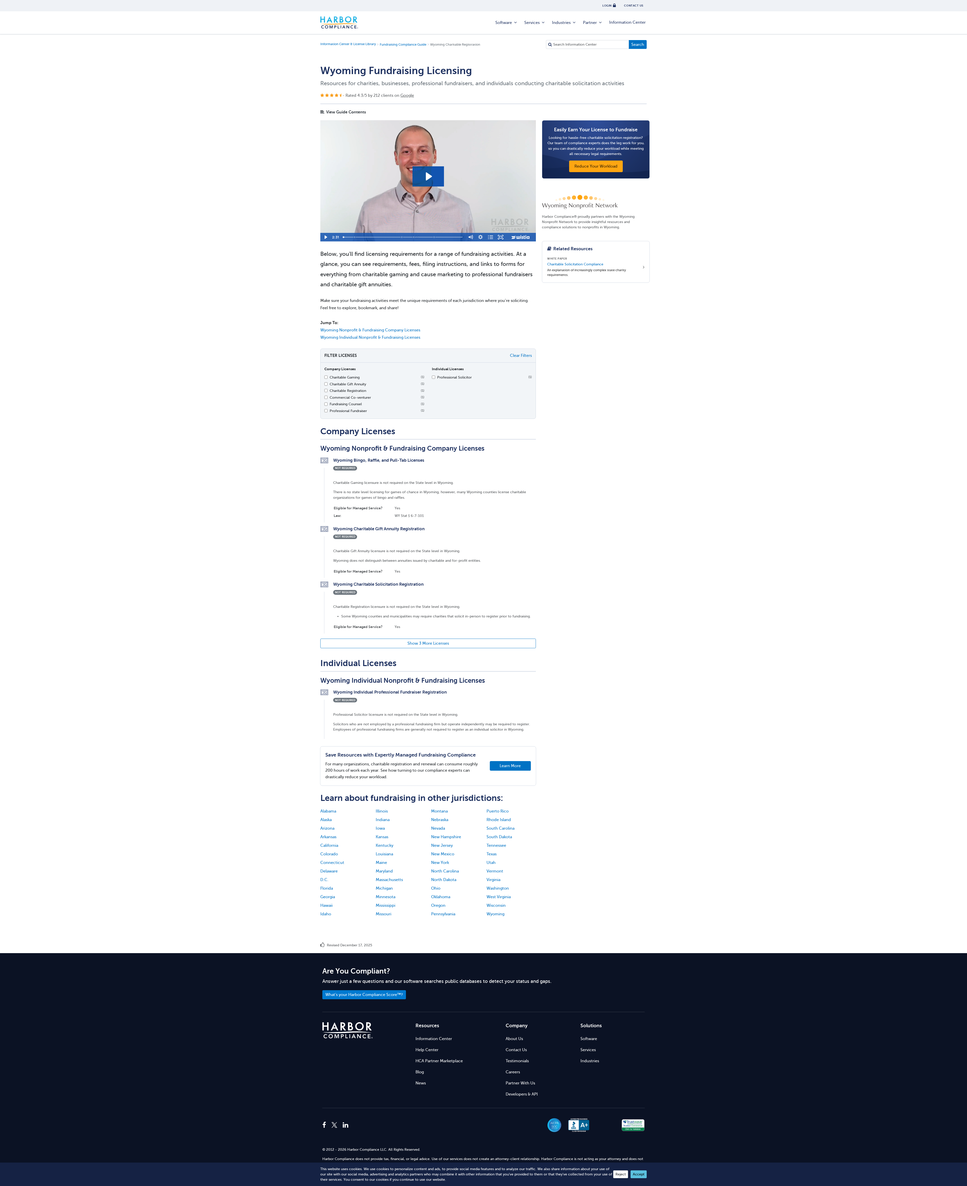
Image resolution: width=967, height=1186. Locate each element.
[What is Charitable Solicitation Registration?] (355, 237)
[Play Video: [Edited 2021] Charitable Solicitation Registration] (428, 176)
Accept (638, 1174)
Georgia (327, 897)
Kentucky (384, 845)
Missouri (383, 914)
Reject (620, 1174)
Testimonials (517, 1061)
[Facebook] (325, 1125)
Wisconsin (496, 905)
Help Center (427, 1050)
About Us (514, 1039)
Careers (513, 1072)
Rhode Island (499, 820)
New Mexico (442, 854)
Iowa (380, 828)
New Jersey (442, 845)
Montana (439, 811)
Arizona (327, 828)
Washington (498, 888)
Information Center (627, 22)
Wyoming (495, 914)
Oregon (438, 905)
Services (532, 22)
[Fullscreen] (501, 237)
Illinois (382, 811)
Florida (326, 888)
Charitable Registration (348, 391)
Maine (381, 862)
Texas (492, 854)
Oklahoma (440, 897)
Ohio (435, 888)
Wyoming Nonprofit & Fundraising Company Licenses (370, 330)
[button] (606, 1125)
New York (440, 862)
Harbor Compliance (339, 22)
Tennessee (496, 845)
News (421, 1083)
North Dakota (443, 880)
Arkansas (328, 837)
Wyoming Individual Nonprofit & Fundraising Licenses (370, 337)
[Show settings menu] (480, 237)
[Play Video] (325, 237)
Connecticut (332, 862)
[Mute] (470, 237)
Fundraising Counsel (346, 404)
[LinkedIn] (345, 1125)
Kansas (382, 837)
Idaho (325, 914)
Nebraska (439, 820)
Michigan (384, 888)
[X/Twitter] (334, 1125)
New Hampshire (446, 837)
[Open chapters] (491, 237)
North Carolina (445, 871)
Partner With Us (520, 1083)
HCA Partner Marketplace (439, 1061)
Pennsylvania (443, 914)
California (329, 845)
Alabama (328, 811)
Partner (590, 22)
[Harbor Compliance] (347, 1030)
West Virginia (499, 897)
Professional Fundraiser (348, 411)
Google (407, 95)
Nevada (438, 828)
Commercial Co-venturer (350, 397)
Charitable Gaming (345, 377)
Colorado (329, 854)
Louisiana (384, 854)
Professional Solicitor (454, 377)
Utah (491, 862)
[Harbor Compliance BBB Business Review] (576, 1125)
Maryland (384, 871)
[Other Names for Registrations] (434, 237)
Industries (561, 22)
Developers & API (522, 1094)
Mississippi (385, 905)
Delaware (329, 871)
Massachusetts (389, 880)
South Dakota (499, 837)
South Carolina (500, 828)
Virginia (493, 880)
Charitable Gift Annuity (348, 384)
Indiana (383, 820)
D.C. (324, 880)
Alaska (326, 820)
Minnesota (385, 897)
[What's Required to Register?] (414, 237)
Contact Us (516, 1050)
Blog (420, 1072)
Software (503, 22)
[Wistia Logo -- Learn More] (521, 237)
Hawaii (326, 905)
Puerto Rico (498, 811)
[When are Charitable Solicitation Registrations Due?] (402, 237)
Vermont (495, 871)
